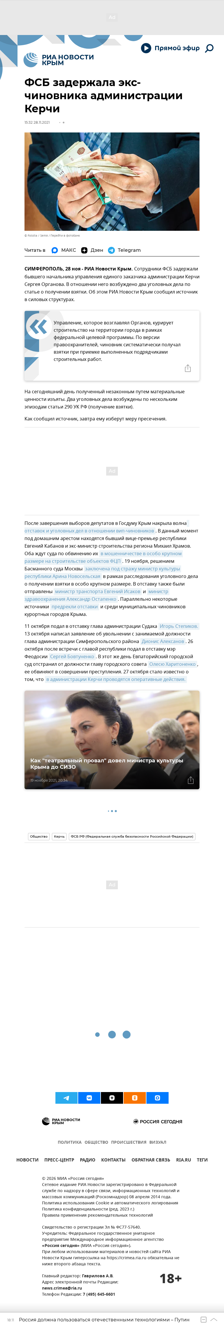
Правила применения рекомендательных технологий (97, 1215)
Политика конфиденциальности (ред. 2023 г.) (88, 1209)
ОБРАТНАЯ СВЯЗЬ (151, 1160)
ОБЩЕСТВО (96, 1142)
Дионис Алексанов (163, 641)
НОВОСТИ (27, 1160)
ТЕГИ (202, 1160)
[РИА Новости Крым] (58, 60)
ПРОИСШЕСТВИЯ (128, 1142)
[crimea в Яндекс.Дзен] (112, 1098)
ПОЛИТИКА (70, 1142)
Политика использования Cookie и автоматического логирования (110, 1203)
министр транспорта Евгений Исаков (97, 591)
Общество (39, 836)
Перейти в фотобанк (65, 235)
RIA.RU (183, 1160)
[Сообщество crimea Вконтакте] (89, 1098)
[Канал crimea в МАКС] (157, 1098)
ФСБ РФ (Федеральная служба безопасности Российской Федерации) (132, 836)
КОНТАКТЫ (113, 1160)
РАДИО (87, 1160)
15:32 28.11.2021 (37, 122)
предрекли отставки (75, 606)
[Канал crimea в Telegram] (66, 1098)
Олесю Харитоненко (172, 664)
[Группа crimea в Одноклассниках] (135, 1098)
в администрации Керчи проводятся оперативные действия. (116, 679)
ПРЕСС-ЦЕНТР (59, 1160)
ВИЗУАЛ (157, 1142)
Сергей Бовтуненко (72, 656)
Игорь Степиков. (179, 626)
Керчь (59, 836)
